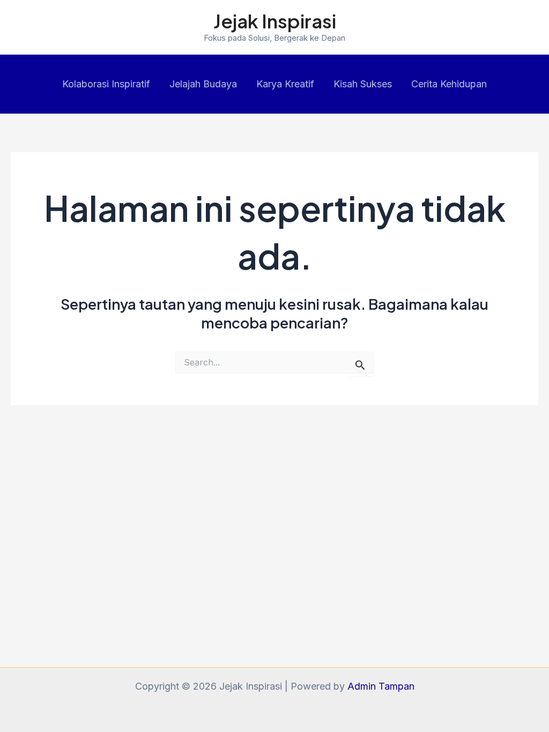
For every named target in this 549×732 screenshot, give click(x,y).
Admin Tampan (380, 686)
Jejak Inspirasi (274, 21)
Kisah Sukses (362, 83)
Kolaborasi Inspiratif (106, 83)
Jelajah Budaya (203, 83)
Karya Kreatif (285, 83)
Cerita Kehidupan (449, 83)
